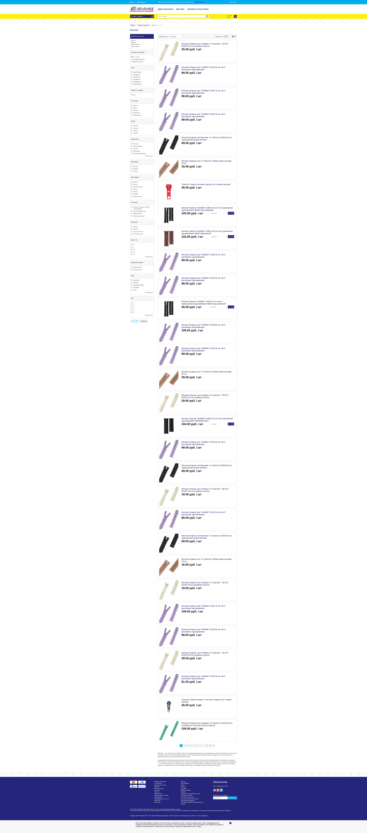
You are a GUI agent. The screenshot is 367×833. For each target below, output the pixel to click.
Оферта (183, 792)
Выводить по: (219, 36)
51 (207, 745)
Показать (135, 321)
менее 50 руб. (137, 72)
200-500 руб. (137, 79)
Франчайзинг (158, 793)
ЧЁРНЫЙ (136, 287)
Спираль (133, 42)
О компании (158, 783)
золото (135, 184)
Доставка (180, 9)
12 (134, 252)
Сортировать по (164, 36)
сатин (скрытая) (138, 234)
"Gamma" (136, 128)
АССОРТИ (136, 280)
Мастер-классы (159, 788)
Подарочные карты (160, 785)
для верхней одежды (139, 153)
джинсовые (136, 151)
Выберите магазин (137, 61)
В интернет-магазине (138, 59)
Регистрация (141, 2)
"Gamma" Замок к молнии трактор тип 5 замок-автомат (206, 184)
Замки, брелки (135, 46)
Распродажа (185, 783)
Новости (157, 786)
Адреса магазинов (165, 9)
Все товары (135, 57)
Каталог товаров (137, 16)
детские (135, 148)
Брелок (135, 105)
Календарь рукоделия (188, 800)
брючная (136, 144)
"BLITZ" (135, 126)
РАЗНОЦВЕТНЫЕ (138, 285)
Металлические (135, 44)
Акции (183, 785)
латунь (135, 189)
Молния (135, 110)
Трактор (133, 40)
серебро (135, 194)
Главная (132, 25)
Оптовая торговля (186, 795)
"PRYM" (135, 133)
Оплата (183, 786)
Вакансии (157, 802)
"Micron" (135, 130)
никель (135, 191)
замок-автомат (137, 213)
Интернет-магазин (143, 25)
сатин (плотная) (138, 231)
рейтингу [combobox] (173, 36)
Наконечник (136, 113)
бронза (135, 182)
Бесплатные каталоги (187, 797)
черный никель (137, 196)
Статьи (156, 792)
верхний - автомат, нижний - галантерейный (141, 208)
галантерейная (137, 146)
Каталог (183, 781)
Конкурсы (157, 790)
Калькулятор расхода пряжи (190, 799)
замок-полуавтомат (139, 216)
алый (135, 290)
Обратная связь (220, 782)
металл (135, 166)
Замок (135, 108)
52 (210, 745)
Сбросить (144, 321)
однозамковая (137, 269)
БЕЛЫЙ (135, 282)
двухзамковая (137, 267)
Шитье (154, 25)
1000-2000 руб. (137, 84)
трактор (135, 171)
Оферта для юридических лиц (190, 793)
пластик (135, 229)
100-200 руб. (137, 77)
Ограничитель (137, 115)
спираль (135, 169)
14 (134, 254)
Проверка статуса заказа (198, 9)
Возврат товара (186, 790)
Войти (132, 2)
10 (134, 249)
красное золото (137, 186)
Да (134, 95)
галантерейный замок (139, 211)
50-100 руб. (136, 74)
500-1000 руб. (137, 82)
